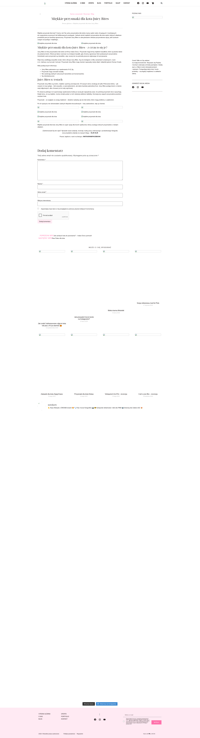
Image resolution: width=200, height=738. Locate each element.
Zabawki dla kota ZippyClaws (52, 394)
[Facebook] (138, 3)
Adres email (42, 192)
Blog (99, 3)
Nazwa (40, 183)
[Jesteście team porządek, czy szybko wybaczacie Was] (156, 464)
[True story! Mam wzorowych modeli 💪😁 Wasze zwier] (81, 431)
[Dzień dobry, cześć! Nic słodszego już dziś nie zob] (93, 428)
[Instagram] (143, 3)
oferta (134, 73)
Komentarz (42, 159)
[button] (161, 3)
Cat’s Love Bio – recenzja (148, 394)
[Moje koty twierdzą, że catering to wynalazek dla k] (43, 476)
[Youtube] (148, 3)
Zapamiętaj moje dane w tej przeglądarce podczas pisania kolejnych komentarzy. (67, 209)
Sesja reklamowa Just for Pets (148, 303)
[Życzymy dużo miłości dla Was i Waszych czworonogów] (131, 458)
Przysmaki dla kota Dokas (84, 394)
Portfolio (108, 3)
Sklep (118, 3)
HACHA (153, 733)
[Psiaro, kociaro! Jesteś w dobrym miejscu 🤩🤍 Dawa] (144, 436)
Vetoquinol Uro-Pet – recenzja (116, 394)
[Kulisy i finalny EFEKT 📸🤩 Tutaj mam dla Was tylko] (119, 476)
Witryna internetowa (44, 200)
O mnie (82, 3)
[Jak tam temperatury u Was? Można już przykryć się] (68, 429)
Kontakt (127, 3)
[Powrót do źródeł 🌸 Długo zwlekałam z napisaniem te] (106, 556)
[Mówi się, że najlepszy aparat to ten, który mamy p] (56, 474)
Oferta (91, 3)
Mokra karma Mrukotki (116, 310)
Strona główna (71, 3)
